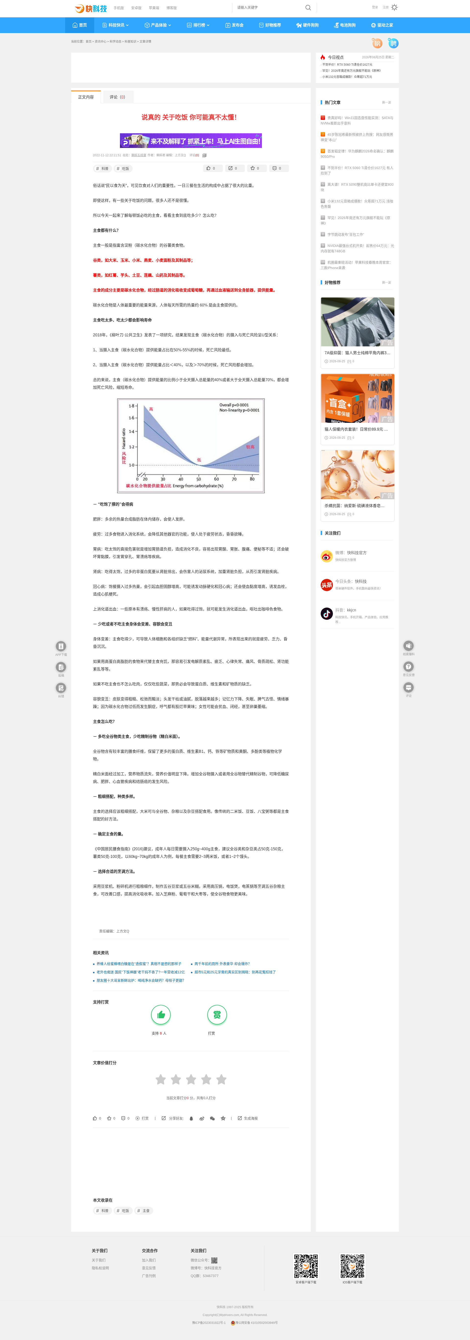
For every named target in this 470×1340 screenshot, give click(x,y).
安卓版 (136, 8)
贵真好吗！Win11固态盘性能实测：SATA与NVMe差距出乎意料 (357, 120)
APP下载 (61, 655)
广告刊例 (149, 1276)
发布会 (238, 25)
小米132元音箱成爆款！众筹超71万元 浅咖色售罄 (357, 203)
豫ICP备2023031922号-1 (209, 1323)
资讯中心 (100, 41)
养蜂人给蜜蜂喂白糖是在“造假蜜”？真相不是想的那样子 (139, 964)
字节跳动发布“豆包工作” (343, 234)
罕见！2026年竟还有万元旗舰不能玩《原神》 (352, 71)
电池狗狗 (348, 25)
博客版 (171, 8)
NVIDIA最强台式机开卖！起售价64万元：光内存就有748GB (357, 248)
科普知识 (130, 41)
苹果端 (154, 8)
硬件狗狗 (311, 25)
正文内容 (86, 97)
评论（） (119, 97)
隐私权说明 (100, 1268)
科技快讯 (116, 25)
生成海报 (251, 1118)
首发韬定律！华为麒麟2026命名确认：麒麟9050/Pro (357, 153)
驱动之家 (385, 25)
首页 (83, 25)
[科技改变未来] (87, 7)
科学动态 (115, 41)
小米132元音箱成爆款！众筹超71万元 (347, 77)
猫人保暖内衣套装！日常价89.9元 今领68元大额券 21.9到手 (356, 430)
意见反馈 (149, 1268)
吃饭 (123, 168)
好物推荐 (273, 25)
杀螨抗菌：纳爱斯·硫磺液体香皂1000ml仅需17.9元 (353, 507)
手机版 (119, 8)
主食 (143, 1210)
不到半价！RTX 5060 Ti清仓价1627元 (347, 64)
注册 (386, 7)
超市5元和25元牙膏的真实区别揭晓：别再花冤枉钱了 (235, 972)
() (197, 155)
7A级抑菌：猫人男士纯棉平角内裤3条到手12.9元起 (357, 354)
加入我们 (149, 1260)
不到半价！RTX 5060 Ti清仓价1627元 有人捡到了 (357, 170)
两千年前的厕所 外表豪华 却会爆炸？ (223, 964)
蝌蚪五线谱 (138, 155)
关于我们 (99, 1260)
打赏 (145, 1118)
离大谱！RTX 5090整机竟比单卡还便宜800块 (357, 187)
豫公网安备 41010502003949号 (256, 1323)
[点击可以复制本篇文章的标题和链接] (203, 155)
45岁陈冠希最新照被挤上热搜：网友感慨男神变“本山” (357, 137)
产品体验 (159, 25)
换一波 (386, 102)
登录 (375, 7)
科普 (102, 168)
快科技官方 (213, 1268)
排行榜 (199, 25)
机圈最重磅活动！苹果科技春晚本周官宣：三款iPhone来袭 (357, 265)
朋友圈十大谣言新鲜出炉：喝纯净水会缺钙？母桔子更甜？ (141, 980)
